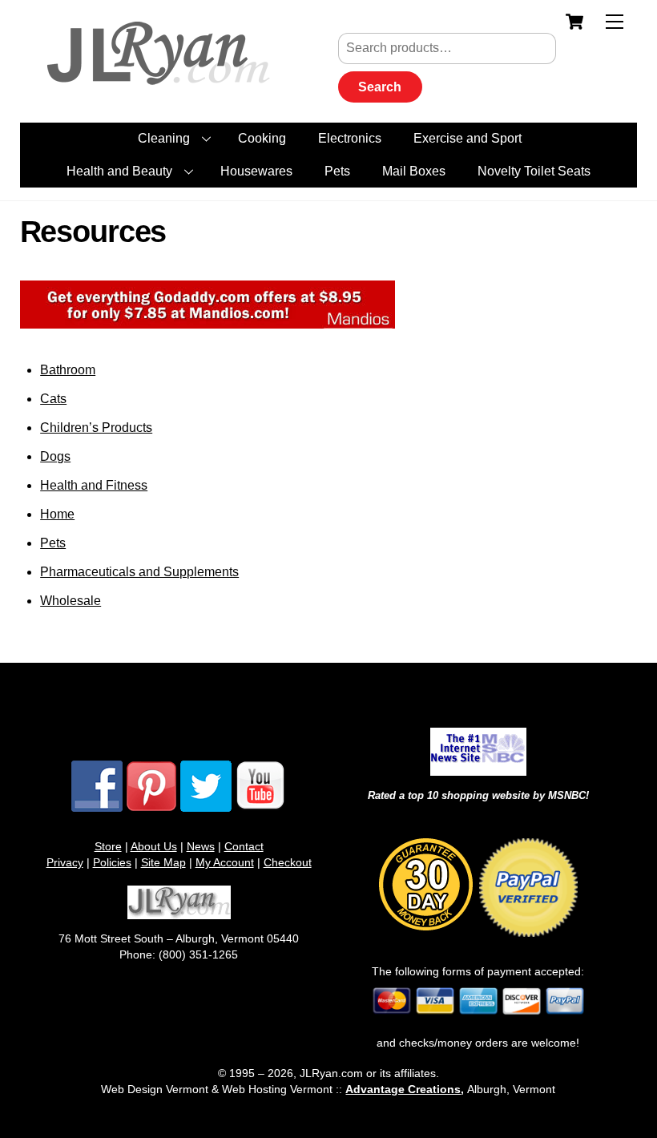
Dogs (55, 456)
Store (108, 846)
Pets (337, 171)
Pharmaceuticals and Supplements (139, 572)
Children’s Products (96, 427)
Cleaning (164, 138)
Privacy (64, 862)
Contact (244, 846)
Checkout (288, 862)
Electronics (349, 138)
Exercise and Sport (467, 138)
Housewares (256, 171)
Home (57, 514)
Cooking (262, 138)
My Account (224, 862)
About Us (154, 846)
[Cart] (574, 22)
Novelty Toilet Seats (534, 171)
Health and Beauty (119, 171)
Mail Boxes (413, 171)
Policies (112, 862)
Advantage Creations (403, 1089)
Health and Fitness (93, 485)
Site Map (163, 862)
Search (379, 87)
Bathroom (67, 370)
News (201, 846)
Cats (53, 399)
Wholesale (70, 600)
